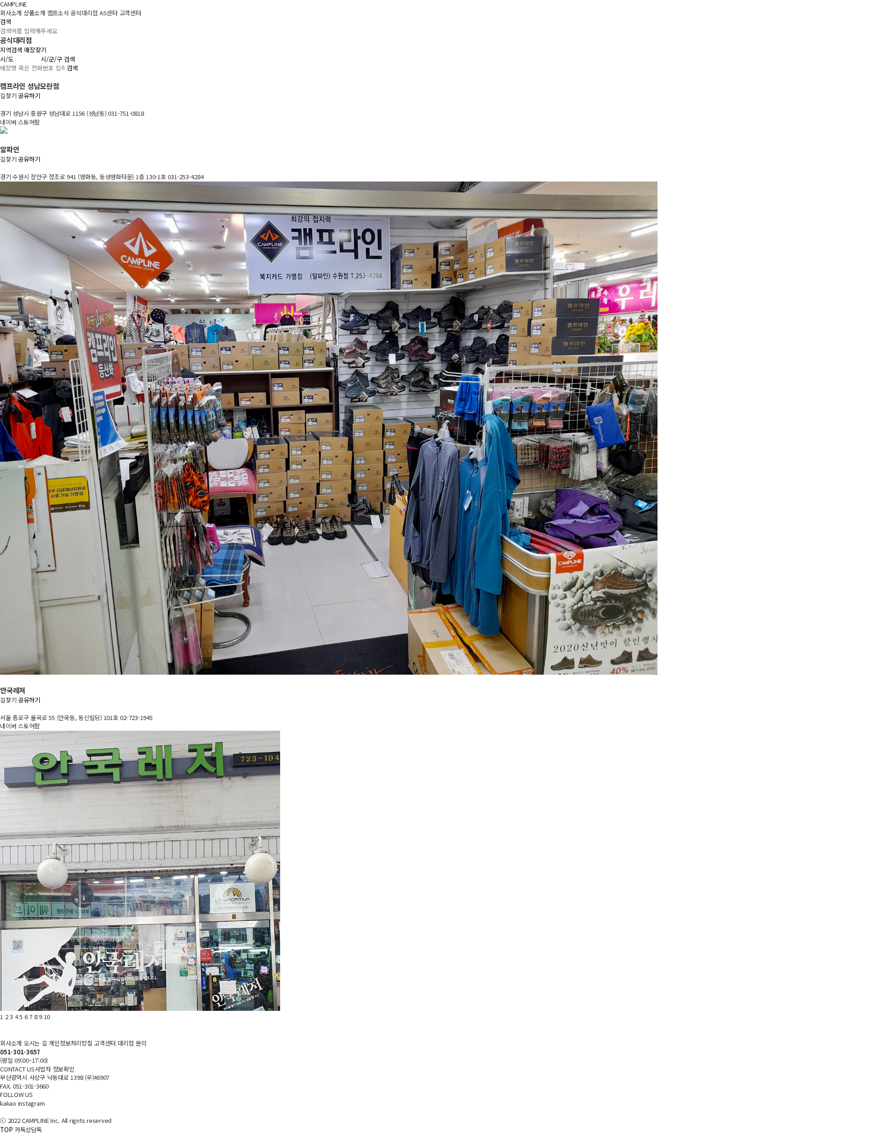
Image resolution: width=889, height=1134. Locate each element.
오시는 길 (35, 1043)
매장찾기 (35, 49)
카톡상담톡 (28, 1129)
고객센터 (130, 12)
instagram (31, 1103)
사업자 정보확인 (55, 1069)
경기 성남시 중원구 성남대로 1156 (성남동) (54, 113)
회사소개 (11, 12)
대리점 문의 (132, 1043)
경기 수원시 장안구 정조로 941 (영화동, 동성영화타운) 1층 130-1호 (84, 176)
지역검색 (11, 49)
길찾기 (8, 95)
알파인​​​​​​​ (9, 149)
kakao (8, 1103)
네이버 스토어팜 (20, 122)
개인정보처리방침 (70, 1043)
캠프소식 (58, 12)
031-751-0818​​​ (126, 113)
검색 (5, 21)
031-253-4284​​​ (185, 176)
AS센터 (109, 12)
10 (47, 1016)
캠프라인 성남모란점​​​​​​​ (29, 86)
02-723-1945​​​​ (136, 717)
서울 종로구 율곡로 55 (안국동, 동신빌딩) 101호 (60, 717)
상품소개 (34, 12)
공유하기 (29, 95)
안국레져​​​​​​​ (12, 690)
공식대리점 (84, 12)
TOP (6, 1129)
